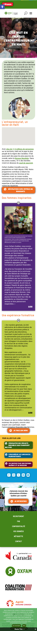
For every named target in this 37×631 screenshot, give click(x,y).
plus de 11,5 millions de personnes (20, 149)
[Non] (35, 619)
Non (24, 625)
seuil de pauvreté (26, 163)
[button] (2, 6)
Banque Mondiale (22, 158)
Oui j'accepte (16, 625)
